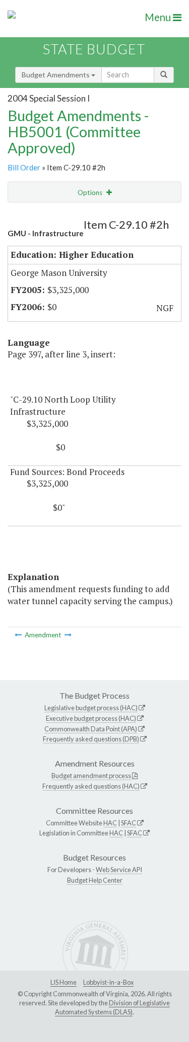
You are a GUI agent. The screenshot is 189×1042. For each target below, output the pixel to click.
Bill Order (24, 167)
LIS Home (63, 982)
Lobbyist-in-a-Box (108, 982)
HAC (110, 823)
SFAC (128, 823)
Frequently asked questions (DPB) (91, 739)
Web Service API (119, 870)
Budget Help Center (94, 880)
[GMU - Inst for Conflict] (19, 635)
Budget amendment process (91, 776)
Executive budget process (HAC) (91, 718)
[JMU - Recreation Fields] (68, 635)
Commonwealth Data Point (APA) (90, 729)
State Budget (94, 49)
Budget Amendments (56, 74)
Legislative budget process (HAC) (91, 708)
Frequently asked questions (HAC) (91, 786)
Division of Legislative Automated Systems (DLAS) (112, 1007)
